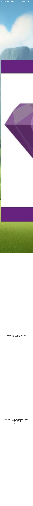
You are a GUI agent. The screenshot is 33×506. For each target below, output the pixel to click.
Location (8, 1)
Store (2, 1)
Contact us (12, 1)
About (5, 1)
